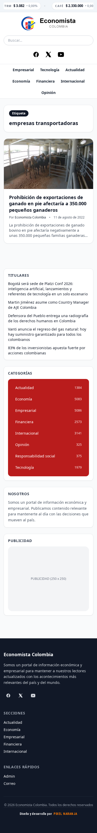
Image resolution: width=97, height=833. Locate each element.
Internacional (73, 81)
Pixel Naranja (65, 814)
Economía (21, 81)
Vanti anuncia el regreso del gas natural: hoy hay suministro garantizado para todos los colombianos (47, 334)
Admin (9, 776)
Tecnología (49, 69)
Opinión (48, 92)
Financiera (45, 81)
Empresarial (23, 69)
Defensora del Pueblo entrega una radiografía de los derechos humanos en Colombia (48, 318)
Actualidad (75, 69)
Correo (9, 783)
